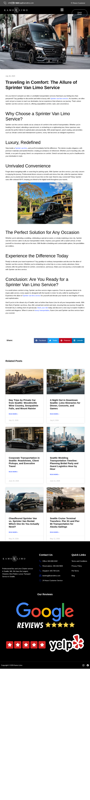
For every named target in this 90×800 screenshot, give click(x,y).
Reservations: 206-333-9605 (52, 566)
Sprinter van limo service (59, 98)
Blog (73, 576)
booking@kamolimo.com (25, 3)
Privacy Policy (77, 566)
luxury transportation (42, 310)
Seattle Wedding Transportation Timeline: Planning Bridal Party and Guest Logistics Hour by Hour (64, 463)
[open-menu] (63, 10)
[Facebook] (88, 665)
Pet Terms (75, 571)
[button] (41, 340)
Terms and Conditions (79, 561)
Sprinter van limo (21, 148)
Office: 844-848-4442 (50, 561)
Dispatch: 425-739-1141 (50, 571)
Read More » (13, 414)
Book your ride (42, 308)
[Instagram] (83, 665)
